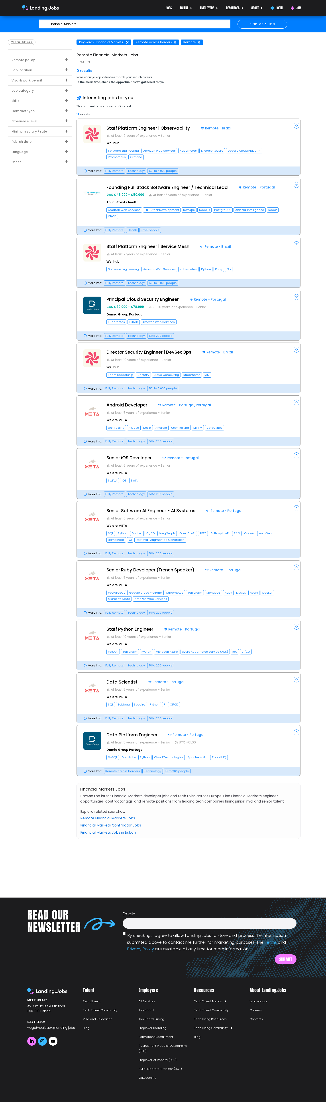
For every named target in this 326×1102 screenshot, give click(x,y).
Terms (271, 942)
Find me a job (262, 24)
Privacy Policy (140, 949)
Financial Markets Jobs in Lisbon (108, 832)
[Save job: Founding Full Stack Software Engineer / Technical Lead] (296, 185)
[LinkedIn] (31, 1041)
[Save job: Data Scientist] (296, 679)
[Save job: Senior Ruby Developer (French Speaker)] (296, 567)
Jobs (169, 7)
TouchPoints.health (122, 202)
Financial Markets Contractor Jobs (110, 825)
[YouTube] (53, 1041)
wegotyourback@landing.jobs (51, 1027)
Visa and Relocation (97, 1019)
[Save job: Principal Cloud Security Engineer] (296, 297)
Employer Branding (152, 1028)
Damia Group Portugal (124, 314)
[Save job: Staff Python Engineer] (296, 627)
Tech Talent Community (100, 1010)
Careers (256, 1010)
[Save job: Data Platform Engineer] (296, 732)
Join (298, 7)
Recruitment (91, 1001)
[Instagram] (42, 1041)
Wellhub (113, 143)
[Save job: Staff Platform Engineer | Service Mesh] (296, 244)
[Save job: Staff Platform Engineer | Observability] (296, 126)
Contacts (256, 1019)
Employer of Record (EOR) (158, 1060)
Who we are (258, 1001)
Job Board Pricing (151, 1019)
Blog (86, 1028)
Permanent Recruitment (156, 1037)
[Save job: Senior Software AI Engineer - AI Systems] (296, 508)
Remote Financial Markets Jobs (107, 818)
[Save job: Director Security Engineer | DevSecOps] (296, 350)
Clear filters (22, 42)
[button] (188, 147)
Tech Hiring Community (211, 1028)
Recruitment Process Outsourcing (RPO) (163, 1048)
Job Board (146, 1010)
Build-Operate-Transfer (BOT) (160, 1069)
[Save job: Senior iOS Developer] (296, 455)
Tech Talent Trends (208, 1001)
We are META (116, 420)
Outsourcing (147, 1078)
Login (279, 7)
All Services (147, 1001)
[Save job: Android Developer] (296, 402)
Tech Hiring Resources (210, 1019)
